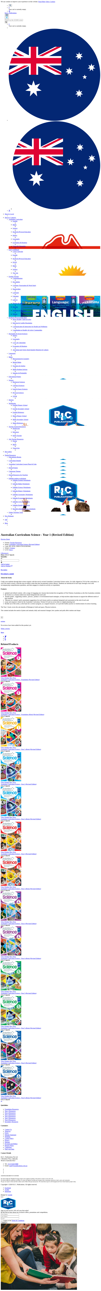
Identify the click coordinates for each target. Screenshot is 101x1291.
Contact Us (8, 1129)
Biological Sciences (19, 382)
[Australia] (56, 209)
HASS (15, 262)
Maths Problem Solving (20, 369)
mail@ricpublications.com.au (18, 1166)
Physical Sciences (18, 393)
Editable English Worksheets (21, 480)
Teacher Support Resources (17, 427)
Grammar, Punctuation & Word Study (24, 285)
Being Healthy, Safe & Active (22, 319)
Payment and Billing (11, 1144)
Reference (16, 432)
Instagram (8, 1206)
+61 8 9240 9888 (12, 1164)
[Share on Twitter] (5, 636)
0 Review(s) (4, 553)
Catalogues (8, 1147)
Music (14, 444)
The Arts (15, 273)
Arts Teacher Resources (16, 439)
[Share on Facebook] (5, 638)
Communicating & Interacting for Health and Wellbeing (30, 326)
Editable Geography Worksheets (23, 494)
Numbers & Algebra (19, 366)
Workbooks (12, 403)
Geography (16, 239)
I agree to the (13, 1235)
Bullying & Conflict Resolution (22, 323)
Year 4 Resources (10, 1116)
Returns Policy (9, 1145)
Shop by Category (10, 217)
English (15, 221)
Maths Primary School (20, 416)
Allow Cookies (50, 1)
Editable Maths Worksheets (21, 484)
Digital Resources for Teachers (18, 475)
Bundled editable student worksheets (24, 509)
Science (15, 228)
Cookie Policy (9, 1138)
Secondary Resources (11, 1122)
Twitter (7, 1204)
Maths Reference (18, 423)
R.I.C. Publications (11, 13)
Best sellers (8, 452)
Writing (15, 314)
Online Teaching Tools (16, 512)
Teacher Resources (16, 542)
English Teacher (14, 276)
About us (7, 1131)
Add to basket (5, 564)
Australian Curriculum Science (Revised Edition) (24, 544)
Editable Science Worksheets (22, 487)
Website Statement (10, 1135)
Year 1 (11, 550)
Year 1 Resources (10, 1111)
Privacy (7, 1140)
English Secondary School (21, 409)
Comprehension (17, 278)
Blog (6, 523)
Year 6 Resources (10, 1120)
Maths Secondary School (20, 419)
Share (2, 632)
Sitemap (7, 1142)
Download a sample (7, 574)
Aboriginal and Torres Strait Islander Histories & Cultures (30, 350)
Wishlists (7, 1137)
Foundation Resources (12, 1109)
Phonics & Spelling (19, 303)
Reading (15, 307)
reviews (3, 621)
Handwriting (17, 289)
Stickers (11, 400)
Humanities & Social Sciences (18, 334)
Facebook (8, 1202)
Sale (6, 519)
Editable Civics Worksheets (21, 502)
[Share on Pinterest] (5, 640)
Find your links (9, 1149)
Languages (12, 353)
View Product (5, 678)
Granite (10, 1209)
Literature (16, 296)
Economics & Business (20, 242)
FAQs (6, 1133)
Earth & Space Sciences (20, 389)
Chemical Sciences (18, 385)
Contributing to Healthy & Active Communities (27, 330)
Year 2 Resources (10, 1113)
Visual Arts (16, 448)
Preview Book (5, 539)
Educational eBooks (15, 457)
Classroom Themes (15, 471)
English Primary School (20, 405)
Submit (4, 1237)
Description (4, 570)
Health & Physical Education (22, 232)
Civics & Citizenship (19, 246)
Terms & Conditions (18, 1235)
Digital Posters (13, 468)
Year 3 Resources (10, 1114)
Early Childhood (14, 250)
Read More (41, 1)
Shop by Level (9, 214)
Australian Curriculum (16, 219)
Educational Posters (15, 376)
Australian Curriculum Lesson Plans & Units (22, 464)
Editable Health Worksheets (21, 505)
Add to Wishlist (6, 566)
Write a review (5, 628)
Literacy (15, 300)
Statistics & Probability (20, 373)
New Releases (9, 516)
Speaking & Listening (19, 310)
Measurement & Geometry (21, 359)
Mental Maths (17, 362)
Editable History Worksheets (21, 491)
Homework (16, 428)
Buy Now (13, 678)
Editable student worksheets (17, 478)
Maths (14, 225)
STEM (15, 396)
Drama (15, 441)
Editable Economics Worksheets (23, 498)
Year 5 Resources (10, 1118)
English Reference (18, 412)
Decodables (16, 282)
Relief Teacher (17, 435)
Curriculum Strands (15, 460)
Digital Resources (10, 455)
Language (16, 292)
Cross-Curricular (18, 251)
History (15, 235)
